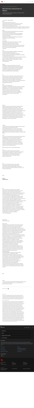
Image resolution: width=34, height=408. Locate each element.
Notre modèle (2, 348)
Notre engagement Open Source (21, 348)
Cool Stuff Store (14, 364)
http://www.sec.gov (21, 313)
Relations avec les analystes (4, 351)
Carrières (13, 362)
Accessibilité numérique (3, 369)
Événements (24, 362)
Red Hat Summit (25, 364)
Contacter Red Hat (14, 363)
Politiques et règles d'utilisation (26, 368)
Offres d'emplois (19, 351)
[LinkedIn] (24, 327)
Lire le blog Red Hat (25, 363)
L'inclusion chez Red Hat (3, 364)
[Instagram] (32, 327)
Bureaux (2, 363)
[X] (30, 327)
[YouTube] (26, 327)
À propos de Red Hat (3, 362)
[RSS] (8, 288)
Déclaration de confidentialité (4, 368)
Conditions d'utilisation (14, 368)
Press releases (4, 6)
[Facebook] (28, 327)
